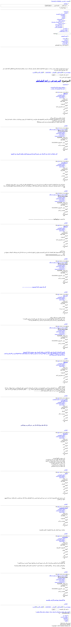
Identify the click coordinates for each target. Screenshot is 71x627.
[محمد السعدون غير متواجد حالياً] (60, 399)
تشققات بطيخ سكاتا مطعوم (42, 611)
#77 (58, 128)
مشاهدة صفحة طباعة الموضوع (58, 87)
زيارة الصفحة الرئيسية (60, 136)
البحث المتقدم (64, 36)
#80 (58, 225)
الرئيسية (66, 11)
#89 (58, 536)
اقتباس (66, 125)
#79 (58, 193)
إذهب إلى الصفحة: (63, 74)
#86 (58, 432)
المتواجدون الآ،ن (58, 27)
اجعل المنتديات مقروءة (57, 22)
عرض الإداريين (59, 26)
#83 (58, 326)
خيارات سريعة (61, 23)
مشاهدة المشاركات (60, 96)
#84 (58, 361)
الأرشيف (66, 619)
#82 (58, 294)
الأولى (58, 72)
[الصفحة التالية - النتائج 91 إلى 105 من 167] (42, 72)
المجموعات (59, 19)
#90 (58, 574)
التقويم (63, 16)
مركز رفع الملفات (63, 31)
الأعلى (66, 620)
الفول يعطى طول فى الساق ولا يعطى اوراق (60, 611)
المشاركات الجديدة (60, 14)
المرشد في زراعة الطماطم (48, 81)
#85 (58, 398)
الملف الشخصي (61, 95)
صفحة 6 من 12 (67, 72)
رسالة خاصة (62, 97)
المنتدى (66, 12)
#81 (58, 261)
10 (50, 72)
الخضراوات (65, 42)
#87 (58, 472)
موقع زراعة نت (64, 29)
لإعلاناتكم (65, 618)
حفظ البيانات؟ (62, 7)
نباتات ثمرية (65, 43)
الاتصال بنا (65, 615)
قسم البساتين (64, 41)
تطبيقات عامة (62, 20)
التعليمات (63, 15)
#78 (58, 161)
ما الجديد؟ (65, 28)
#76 (58, 92)
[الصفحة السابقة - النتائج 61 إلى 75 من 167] (54, 72)
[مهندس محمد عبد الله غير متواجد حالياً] (58, 129)
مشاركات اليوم (58, 24)
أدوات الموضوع (65, 84)
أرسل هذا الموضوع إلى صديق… (57, 88)
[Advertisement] (35, 57)
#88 (58, 506)
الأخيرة (38, 72)
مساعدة (66, 3)
